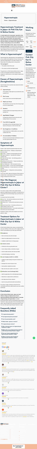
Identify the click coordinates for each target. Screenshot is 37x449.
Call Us (28, 81)
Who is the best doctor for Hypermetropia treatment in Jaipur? (11, 327)
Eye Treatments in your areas (18, 446)
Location (29, 90)
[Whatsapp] (34, 338)
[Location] (26, 91)
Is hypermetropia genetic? (8, 314)
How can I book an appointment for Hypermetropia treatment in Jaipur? (9, 334)
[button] (12, 10)
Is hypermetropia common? (9, 324)
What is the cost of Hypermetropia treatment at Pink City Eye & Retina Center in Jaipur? (11, 330)
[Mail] (26, 86)
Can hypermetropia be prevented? (10, 316)
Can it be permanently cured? (9, 319)
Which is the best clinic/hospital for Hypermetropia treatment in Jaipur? (9, 337)
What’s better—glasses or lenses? (10, 321)
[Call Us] (26, 81)
